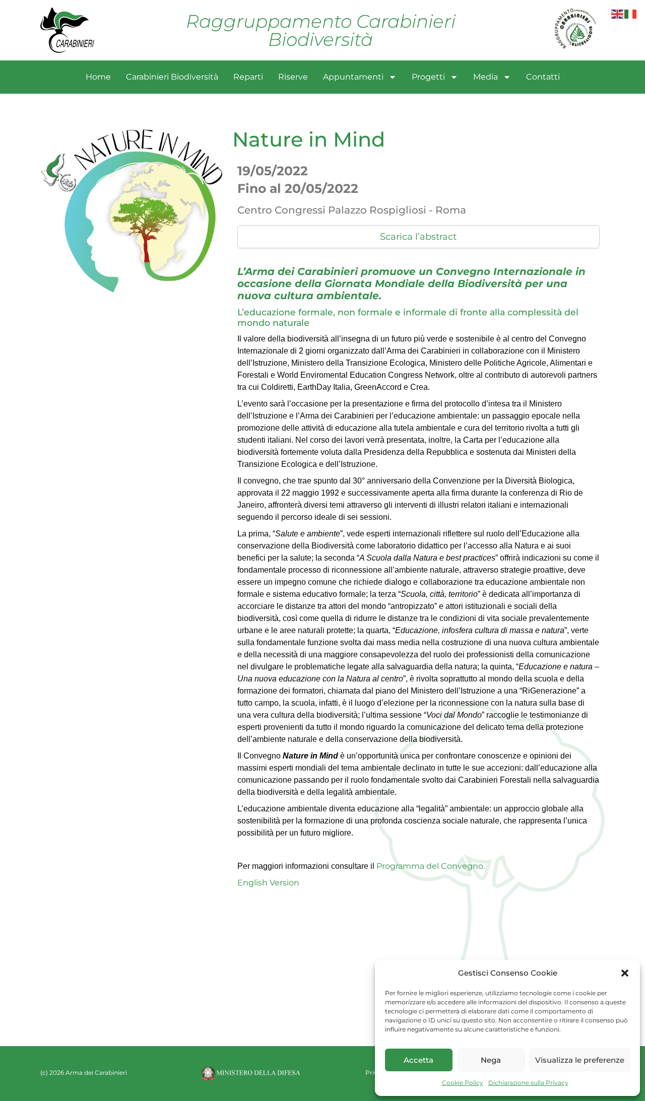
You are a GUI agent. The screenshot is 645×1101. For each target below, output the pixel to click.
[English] (617, 13)
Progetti (428, 77)
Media (485, 77)
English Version (268, 882)
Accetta (418, 1060)
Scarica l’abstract (418, 236)
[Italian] (630, 13)
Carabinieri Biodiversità (172, 77)
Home (98, 77)
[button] (625, 973)
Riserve (293, 77)
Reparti (248, 77)
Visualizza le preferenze (579, 1060)
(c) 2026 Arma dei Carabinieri (83, 1072)
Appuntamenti (353, 77)
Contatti (543, 77)
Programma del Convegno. (429, 866)
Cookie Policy (462, 1082)
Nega (491, 1060)
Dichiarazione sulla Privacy (528, 1082)
